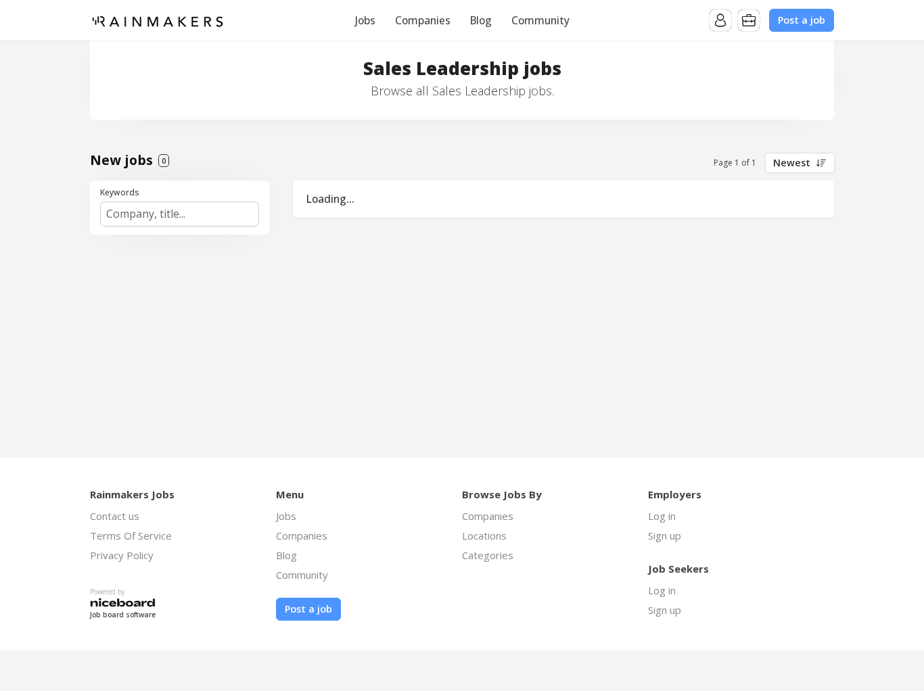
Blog (481, 20)
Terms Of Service (131, 535)
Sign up (664, 535)
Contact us (114, 516)
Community (540, 20)
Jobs (365, 20)
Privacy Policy (122, 555)
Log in (662, 516)
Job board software (123, 615)
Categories (487, 555)
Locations (484, 535)
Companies (423, 20)
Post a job (801, 20)
